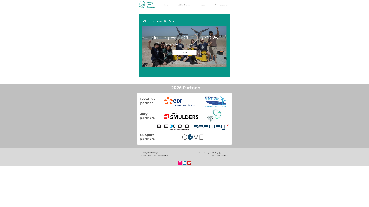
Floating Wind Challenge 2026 (184, 37)
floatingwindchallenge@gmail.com (216, 153)
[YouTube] (189, 163)
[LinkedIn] (184, 163)
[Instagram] (180, 163)
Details (184, 52)
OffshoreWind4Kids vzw (159, 155)
